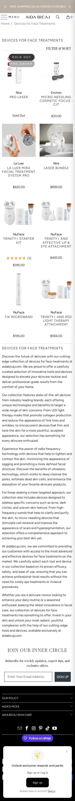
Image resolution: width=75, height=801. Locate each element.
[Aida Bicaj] (38, 17)
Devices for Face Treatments (34, 23)
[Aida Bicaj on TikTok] (48, 728)
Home (5, 23)
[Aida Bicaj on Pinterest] (41, 728)
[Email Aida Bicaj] (20, 728)
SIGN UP (63, 677)
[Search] (58, 17)
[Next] (69, 6)
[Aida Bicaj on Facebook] (27, 728)
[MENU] (2, 17)
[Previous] (5, 6)
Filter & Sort (58, 48)
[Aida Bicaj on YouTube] (55, 728)
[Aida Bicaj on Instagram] (34, 728)
